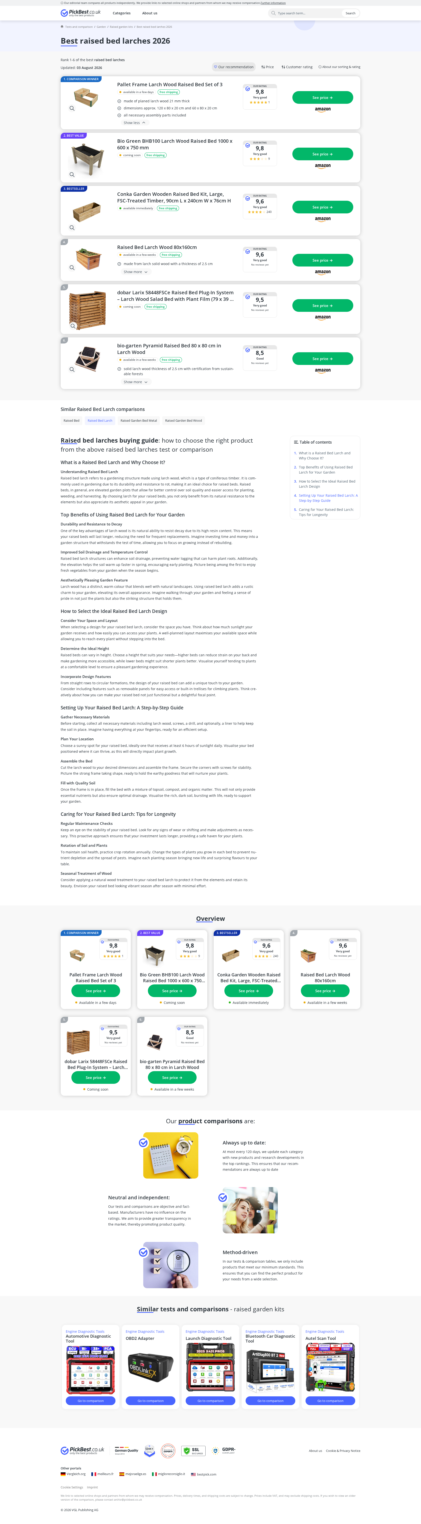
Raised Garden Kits (121, 27)
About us (149, 13)
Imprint (92, 1487)
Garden (101, 27)
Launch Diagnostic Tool (208, 1338)
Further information (273, 3)
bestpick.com (206, 1474)
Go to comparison (91, 1401)
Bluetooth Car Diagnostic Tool (270, 1339)
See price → (323, 97)
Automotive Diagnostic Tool (88, 1339)
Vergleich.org (76, 1474)
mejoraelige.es (135, 1474)
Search (350, 13)
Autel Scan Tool (321, 1338)
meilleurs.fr (105, 1474)
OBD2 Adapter (140, 1338)
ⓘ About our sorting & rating (339, 67)
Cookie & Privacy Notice (343, 1450)
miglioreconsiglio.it (171, 1474)
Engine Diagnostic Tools (85, 1331)
